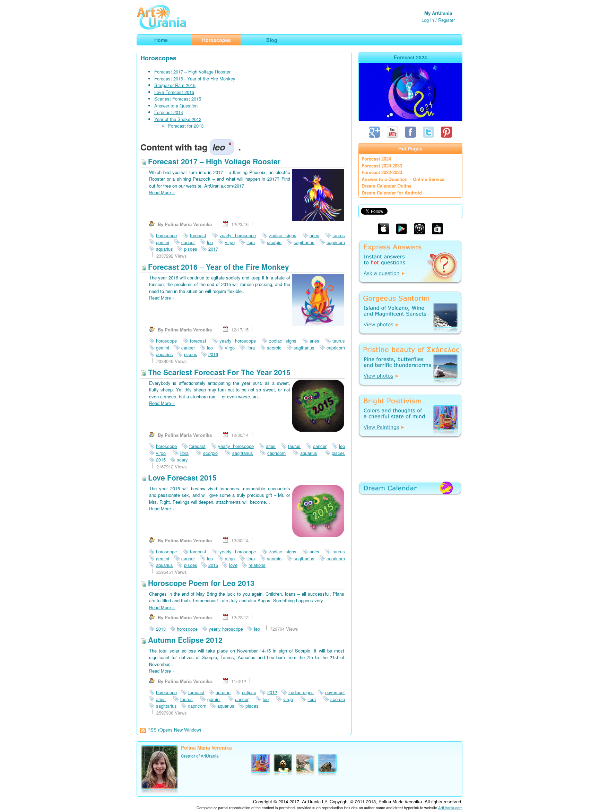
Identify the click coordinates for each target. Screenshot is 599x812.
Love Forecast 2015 (174, 92)
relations (257, 565)
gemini (162, 242)
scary (182, 459)
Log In (428, 20)
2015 (161, 459)
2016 (213, 354)
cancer (188, 242)
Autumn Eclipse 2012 (184, 639)
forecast (198, 235)
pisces (190, 248)
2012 (272, 692)
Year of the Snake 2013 (177, 119)
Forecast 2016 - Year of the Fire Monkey (194, 78)
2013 (161, 628)
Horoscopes (158, 57)
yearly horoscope (237, 235)
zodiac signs (282, 235)
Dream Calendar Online (386, 185)
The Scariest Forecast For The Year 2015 (218, 372)
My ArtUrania (438, 13)
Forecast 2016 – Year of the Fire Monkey (217, 266)
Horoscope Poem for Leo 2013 (200, 583)
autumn (223, 692)
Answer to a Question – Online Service (403, 179)
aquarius (164, 248)
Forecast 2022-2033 (382, 172)
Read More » (162, 192)
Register (446, 20)
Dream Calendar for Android (392, 192)
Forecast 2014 (168, 112)
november (335, 692)
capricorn (336, 242)
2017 (213, 248)
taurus (338, 235)
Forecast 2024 (376, 158)
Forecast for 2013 (185, 125)
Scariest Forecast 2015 (177, 98)
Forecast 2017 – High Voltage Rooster (192, 71)
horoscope (166, 235)
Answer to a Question (176, 105)
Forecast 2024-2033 (382, 165)
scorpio (274, 242)
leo (210, 242)
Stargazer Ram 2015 (175, 85)
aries (314, 235)
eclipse (249, 692)
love (233, 565)
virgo (230, 242)
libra (250, 242)
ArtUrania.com (450, 807)
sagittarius (304, 242)
